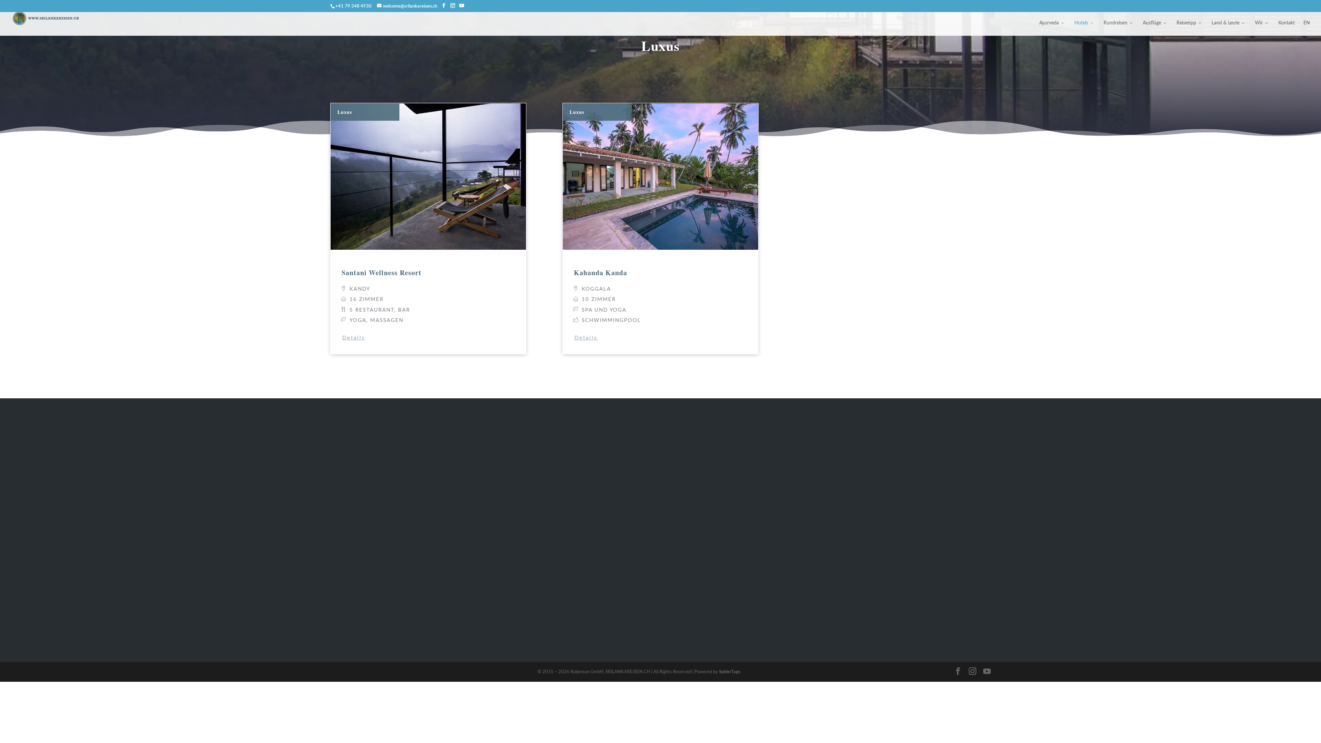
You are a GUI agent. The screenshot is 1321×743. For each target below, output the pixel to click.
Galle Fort (763, 518)
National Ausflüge (501, 529)
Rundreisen (1115, 23)
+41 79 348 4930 (362, 619)
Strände (760, 495)
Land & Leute (1225, 23)
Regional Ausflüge (501, 518)
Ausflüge (1152, 23)
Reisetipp (1186, 23)
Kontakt (1286, 23)
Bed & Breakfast (499, 484)
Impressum (900, 484)
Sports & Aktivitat (773, 484)
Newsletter (900, 518)
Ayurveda (1049, 23)
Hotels (1081, 23)
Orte (756, 574)
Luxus (485, 506)
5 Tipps (760, 540)
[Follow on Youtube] (919, 582)
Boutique (489, 495)
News (757, 586)
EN (1306, 23)
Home (485, 586)
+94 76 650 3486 (362, 629)
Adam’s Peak (766, 506)
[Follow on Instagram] (901, 582)
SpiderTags (729, 672)
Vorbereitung (767, 473)
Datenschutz (902, 495)
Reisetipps (491, 551)
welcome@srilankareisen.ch (374, 589)
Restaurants (765, 529)
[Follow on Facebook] (882, 582)
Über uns (897, 473)
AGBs (892, 506)
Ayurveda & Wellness (505, 473)
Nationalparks (768, 563)
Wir (1259, 23)
